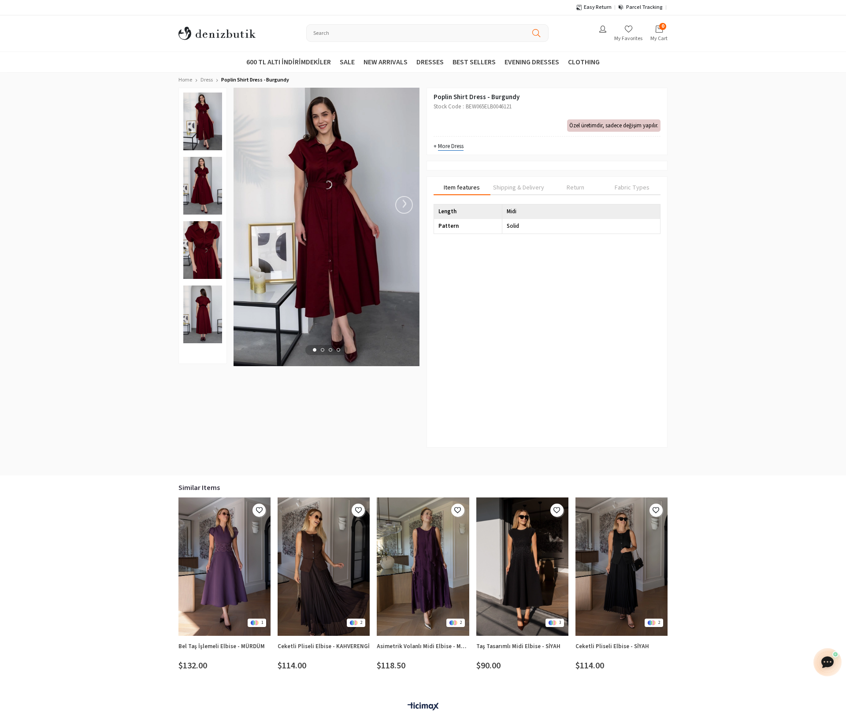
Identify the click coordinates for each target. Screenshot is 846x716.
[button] (315, 349)
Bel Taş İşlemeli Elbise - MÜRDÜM (221, 646)
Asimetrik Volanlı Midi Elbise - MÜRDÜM (423, 646)
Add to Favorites (259, 510)
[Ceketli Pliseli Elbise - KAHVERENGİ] (324, 566)
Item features (462, 187)
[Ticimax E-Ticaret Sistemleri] (423, 707)
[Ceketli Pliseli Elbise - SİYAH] (621, 566)
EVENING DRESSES (532, 62)
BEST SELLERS (474, 62)
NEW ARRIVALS (386, 62)
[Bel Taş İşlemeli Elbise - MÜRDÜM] (224, 566)
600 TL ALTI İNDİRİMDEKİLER (288, 62)
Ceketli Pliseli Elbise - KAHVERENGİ (324, 646)
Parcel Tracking (644, 7)
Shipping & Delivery (518, 187)
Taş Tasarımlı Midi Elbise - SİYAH (518, 646)
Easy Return (598, 7)
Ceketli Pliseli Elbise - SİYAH (612, 646)
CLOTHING (584, 62)
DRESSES (430, 62)
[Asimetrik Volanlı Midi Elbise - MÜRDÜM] (423, 566)
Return (575, 187)
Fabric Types (632, 187)
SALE (347, 62)
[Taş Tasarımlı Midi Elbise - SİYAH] (522, 566)
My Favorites (628, 38)
